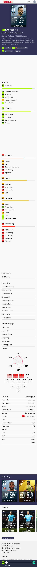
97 (34, 562)
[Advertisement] (18, 68)
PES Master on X (9, 546)
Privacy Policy (6, 552)
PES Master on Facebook (12, 544)
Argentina (18, 33)
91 (3, 562)
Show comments (8, 538)
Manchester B (6, 33)
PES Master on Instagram (12, 548)
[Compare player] (18, 30)
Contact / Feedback (10, 550)
